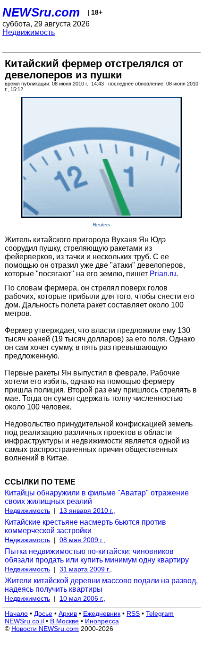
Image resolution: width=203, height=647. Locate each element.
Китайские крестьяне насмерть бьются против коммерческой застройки (85, 526)
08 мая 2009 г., (82, 540)
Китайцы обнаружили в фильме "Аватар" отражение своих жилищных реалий (97, 497)
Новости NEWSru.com (45, 628)
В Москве (64, 621)
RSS (133, 613)
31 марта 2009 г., (85, 569)
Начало (16, 613)
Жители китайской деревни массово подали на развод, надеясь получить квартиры (101, 585)
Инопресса (102, 621)
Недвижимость (28, 32)
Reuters (101, 224)
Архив (68, 613)
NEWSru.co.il (24, 621)
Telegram (160, 613)
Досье (43, 613)
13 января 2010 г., (87, 510)
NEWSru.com (41, 12)
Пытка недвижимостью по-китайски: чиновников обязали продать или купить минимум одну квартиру (97, 555)
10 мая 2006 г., (82, 598)
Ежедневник (101, 613)
